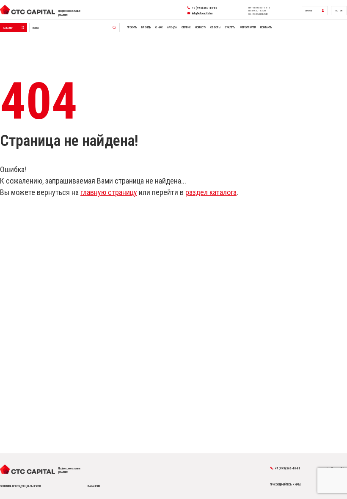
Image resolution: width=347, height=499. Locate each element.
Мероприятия (248, 27)
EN (341, 10)
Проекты (132, 27)
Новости (200, 27)
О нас (159, 27)
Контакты (266, 27)
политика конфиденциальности (20, 486)
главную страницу (108, 192)
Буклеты (230, 27)
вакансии (94, 486)
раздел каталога (211, 192)
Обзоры (215, 27)
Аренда (172, 27)
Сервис (186, 27)
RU (337, 10)
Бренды (146, 27)
